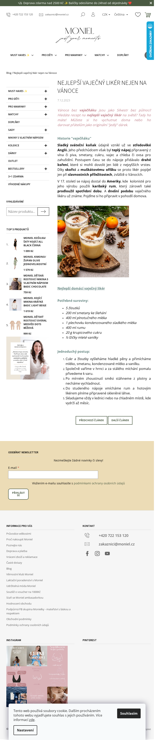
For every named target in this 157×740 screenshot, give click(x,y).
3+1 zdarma (16, 176)
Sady (11, 130)
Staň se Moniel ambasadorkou (24, 597)
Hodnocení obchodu (18, 603)
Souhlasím (129, 713)
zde (32, 720)
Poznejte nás (14, 545)
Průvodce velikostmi (18, 533)
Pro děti (13, 99)
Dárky (12, 153)
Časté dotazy (14, 562)
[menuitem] (22, 55)
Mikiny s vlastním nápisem (25, 137)
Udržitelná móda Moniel (21, 586)
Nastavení (25, 730)
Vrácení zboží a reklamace (21, 557)
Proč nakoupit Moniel (19, 539)
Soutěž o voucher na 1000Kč (23, 592)
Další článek (120, 420)
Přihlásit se (18, 494)
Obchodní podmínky (18, 619)
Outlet (13, 161)
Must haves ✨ (17, 91)
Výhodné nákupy (19, 184)
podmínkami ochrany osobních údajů (99, 483)
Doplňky (14, 122)
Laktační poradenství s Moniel (24, 580)
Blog (9, 568)
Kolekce (13, 145)
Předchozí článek (91, 420)
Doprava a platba (16, 551)
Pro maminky (17, 106)
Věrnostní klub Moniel (19, 574)
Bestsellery (16, 168)
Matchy (13, 114)
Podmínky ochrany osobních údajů (27, 625)
